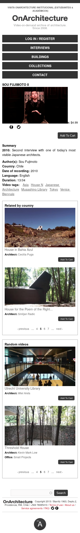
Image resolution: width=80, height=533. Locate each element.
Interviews (40, 47)
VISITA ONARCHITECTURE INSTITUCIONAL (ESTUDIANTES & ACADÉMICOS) (40, 9)
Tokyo (54, 189)
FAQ (46, 508)
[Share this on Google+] (4, 127)
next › (59, 328)
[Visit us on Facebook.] (57, 508)
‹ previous (23, 328)
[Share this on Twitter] (18, 127)
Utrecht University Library (22, 388)
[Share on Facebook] (11, 127)
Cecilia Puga (26, 254)
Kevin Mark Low (27, 452)
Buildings (40, 56)
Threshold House (17, 447)
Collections (40, 66)
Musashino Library (34, 189)
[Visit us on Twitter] (52, 508)
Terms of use (56, 505)
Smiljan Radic (26, 314)
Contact (40, 75)
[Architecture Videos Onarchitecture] (40, 19)
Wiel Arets (24, 393)
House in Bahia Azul (19, 249)
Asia (26, 184)
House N (37, 184)
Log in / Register (40, 38)
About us (69, 505)
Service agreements (31, 508)
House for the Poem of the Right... (29, 309)
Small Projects (22, 457)
